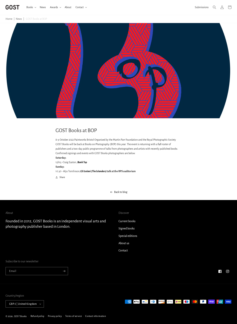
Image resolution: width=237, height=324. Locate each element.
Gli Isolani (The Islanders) (93, 171)
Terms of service (73, 316)
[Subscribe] (64, 271)
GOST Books (20, 316)
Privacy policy (55, 316)
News (19, 18)
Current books (127, 221)
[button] (31, 7)
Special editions (127, 236)
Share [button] (62, 177)
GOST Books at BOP (36, 18)
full (159, 144)
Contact (123, 250)
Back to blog (120, 192)
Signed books (126, 228)
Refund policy (37, 316)
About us (123, 243)
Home (9, 18)
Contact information (95, 316)
